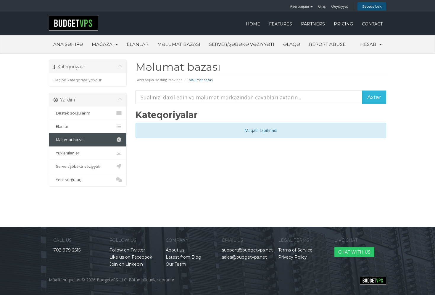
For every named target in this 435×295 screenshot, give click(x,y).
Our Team (176, 264)
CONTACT (372, 24)
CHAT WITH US (354, 252)
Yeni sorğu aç (67, 179)
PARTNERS (313, 24)
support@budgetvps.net (247, 250)
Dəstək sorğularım (72, 113)
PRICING (343, 24)
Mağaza (103, 44)
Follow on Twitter (127, 250)
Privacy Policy (292, 257)
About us (175, 250)
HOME (253, 24)
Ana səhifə (68, 44)
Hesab (369, 44)
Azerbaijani (300, 6)
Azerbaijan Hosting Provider (159, 80)
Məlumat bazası (178, 44)
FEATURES (280, 24)
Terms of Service (295, 250)
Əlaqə (291, 44)
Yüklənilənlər (66, 153)
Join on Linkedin (126, 264)
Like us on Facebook (130, 257)
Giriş (322, 6)
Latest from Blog (183, 257)
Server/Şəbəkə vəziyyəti (241, 44)
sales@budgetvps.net (244, 257)
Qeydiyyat (339, 6)
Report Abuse (327, 44)
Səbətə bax (371, 6)
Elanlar (138, 44)
